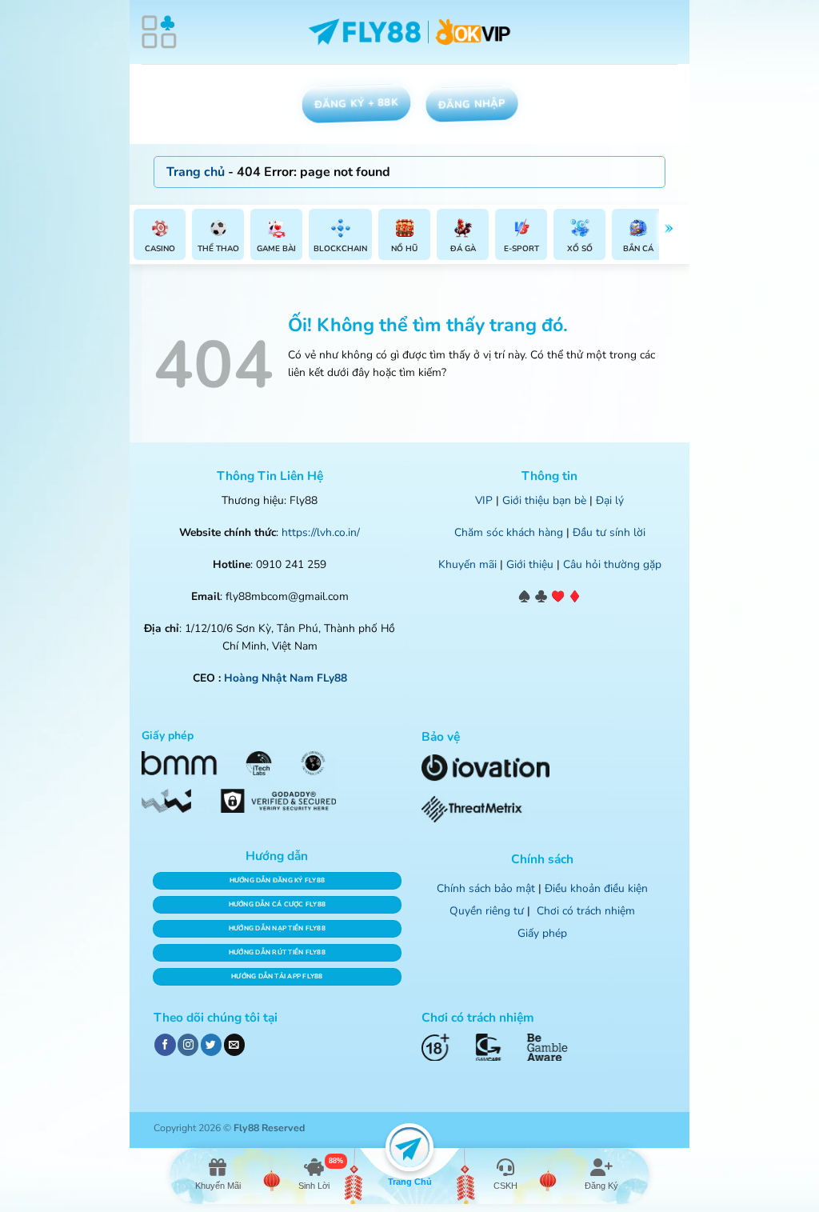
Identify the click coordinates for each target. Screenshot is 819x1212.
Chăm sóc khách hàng (508, 532)
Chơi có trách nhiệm (586, 910)
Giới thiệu (529, 564)
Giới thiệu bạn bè (544, 500)
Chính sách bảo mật (486, 888)
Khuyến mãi (467, 564)
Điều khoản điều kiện (596, 888)
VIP (484, 500)
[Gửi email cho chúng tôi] (234, 1044)
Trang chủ (195, 172)
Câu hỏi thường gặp (612, 564)
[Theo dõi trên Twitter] (211, 1044)
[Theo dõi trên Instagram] (188, 1044)
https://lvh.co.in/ (321, 532)
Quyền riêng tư (486, 910)
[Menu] (159, 32)
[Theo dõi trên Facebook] (164, 1044)
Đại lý (610, 500)
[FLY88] (410, 32)
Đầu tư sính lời (609, 532)
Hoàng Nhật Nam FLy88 (285, 678)
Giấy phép (542, 933)
